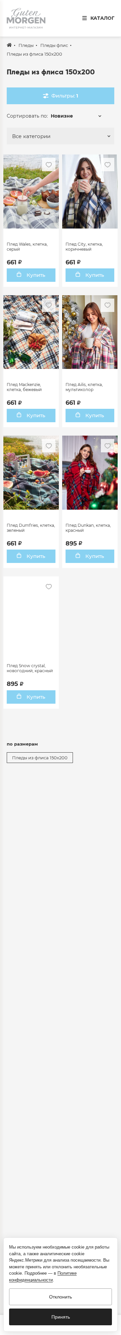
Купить (35, 275)
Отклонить (60, 1296)
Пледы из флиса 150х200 (40, 757)
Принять (60, 1317)
